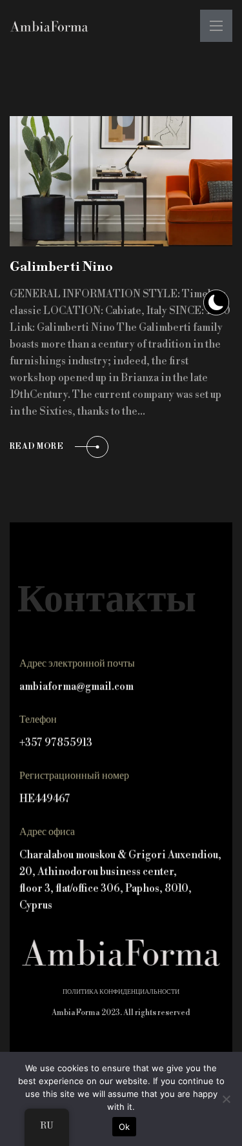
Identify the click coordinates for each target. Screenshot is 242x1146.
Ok (124, 1126)
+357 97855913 (55, 742)
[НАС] (49, 26)
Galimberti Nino (61, 267)
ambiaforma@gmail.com (76, 686)
